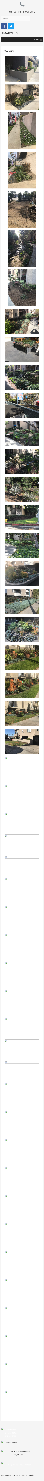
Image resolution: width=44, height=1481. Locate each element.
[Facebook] (4, 26)
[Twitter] (11, 26)
